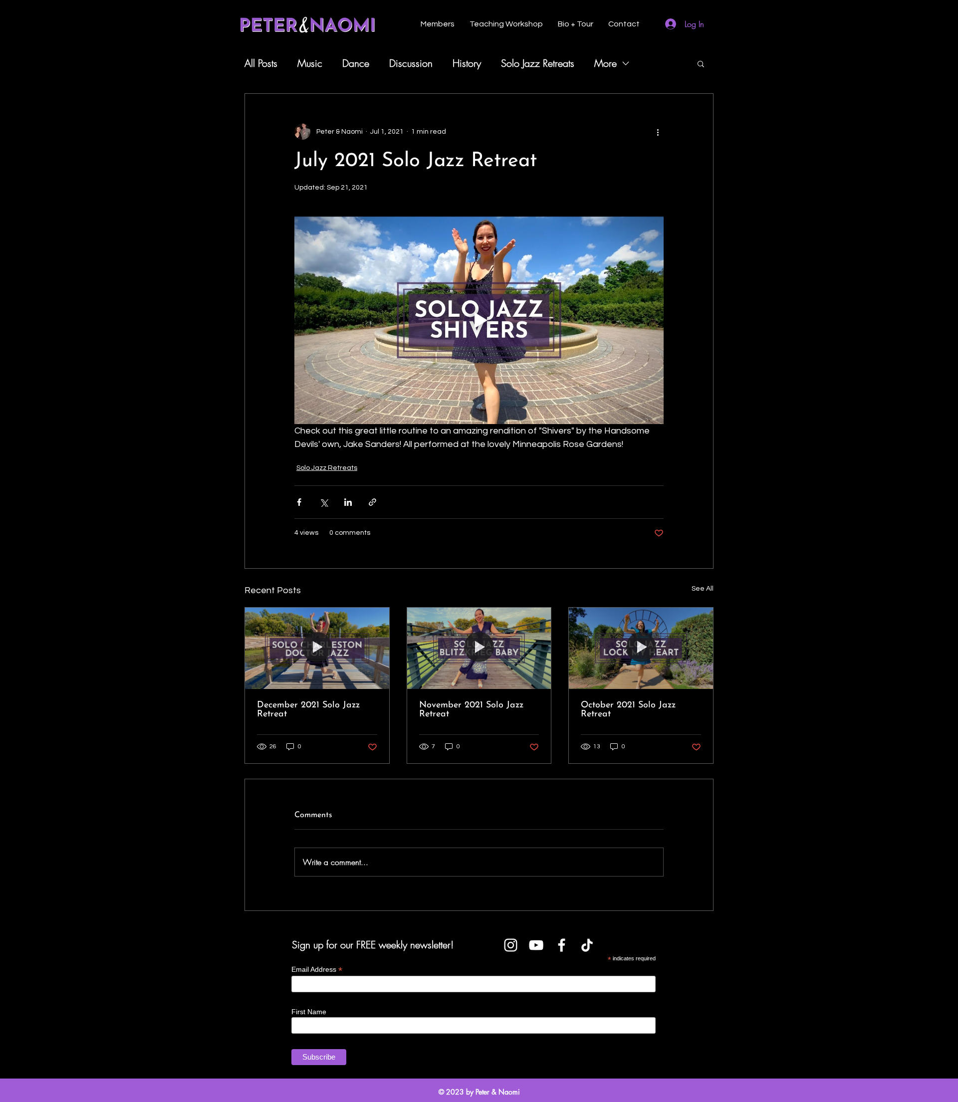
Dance (355, 63)
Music (309, 63)
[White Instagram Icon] (510, 945)
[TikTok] (587, 945)
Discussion (411, 63)
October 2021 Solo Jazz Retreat (628, 710)
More (605, 63)
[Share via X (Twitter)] (323, 502)
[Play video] (479, 320)
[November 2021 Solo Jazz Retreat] (479, 648)
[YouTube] (536, 945)
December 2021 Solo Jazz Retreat (308, 710)
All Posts (260, 63)
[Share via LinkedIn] (348, 502)
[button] (701, 63)
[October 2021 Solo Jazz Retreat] (641, 648)
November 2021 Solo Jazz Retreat (471, 710)
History (467, 63)
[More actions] (658, 132)
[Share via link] (372, 502)
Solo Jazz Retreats (537, 63)
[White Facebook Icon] (561, 945)
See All (703, 588)
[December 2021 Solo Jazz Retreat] (317, 648)
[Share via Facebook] (299, 502)
